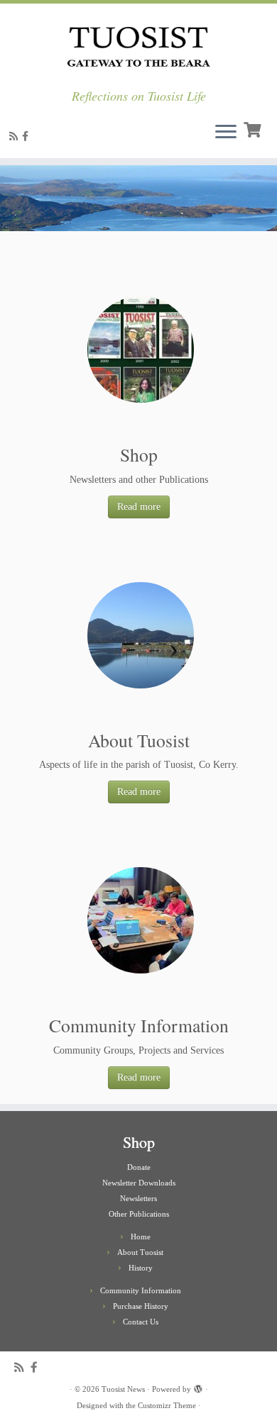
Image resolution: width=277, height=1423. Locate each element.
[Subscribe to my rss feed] (15, 136)
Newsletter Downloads (138, 1182)
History (141, 1267)
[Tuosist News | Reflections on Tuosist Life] (138, 46)
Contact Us (140, 1321)
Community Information (140, 1290)
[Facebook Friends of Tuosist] (27, 136)
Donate (139, 1167)
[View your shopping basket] (254, 128)
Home (141, 1236)
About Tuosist (140, 1252)
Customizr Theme (167, 1405)
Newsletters (138, 1198)
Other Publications (139, 1214)
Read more (139, 506)
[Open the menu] (226, 132)
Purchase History (140, 1306)
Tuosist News (123, 1389)
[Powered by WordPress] (198, 1387)
